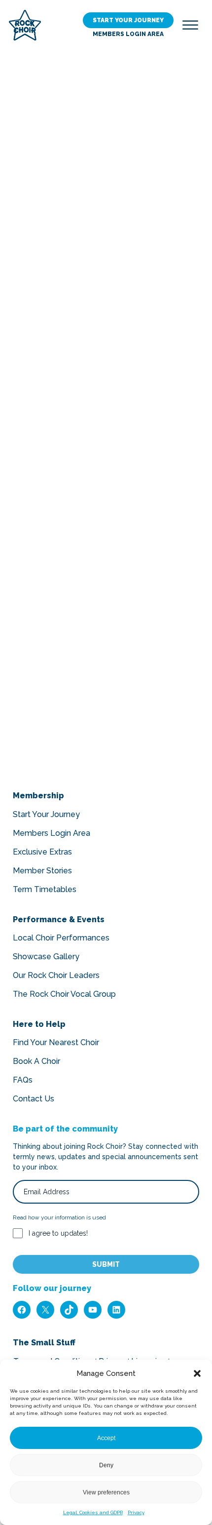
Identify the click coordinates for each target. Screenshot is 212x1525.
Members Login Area (128, 34)
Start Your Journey (46, 814)
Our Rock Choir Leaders (56, 975)
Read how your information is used (59, 1217)
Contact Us (33, 1098)
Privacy (136, 1512)
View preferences (106, 1492)
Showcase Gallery (46, 956)
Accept (106, 1438)
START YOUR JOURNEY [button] (128, 20)
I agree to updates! (58, 1233)
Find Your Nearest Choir (56, 1042)
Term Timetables (44, 889)
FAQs (23, 1080)
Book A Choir (36, 1061)
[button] (197, 1373)
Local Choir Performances (61, 937)
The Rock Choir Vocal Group (64, 994)
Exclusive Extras (42, 852)
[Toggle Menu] (190, 25)
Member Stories (42, 870)
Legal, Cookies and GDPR (93, 1512)
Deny (106, 1465)
